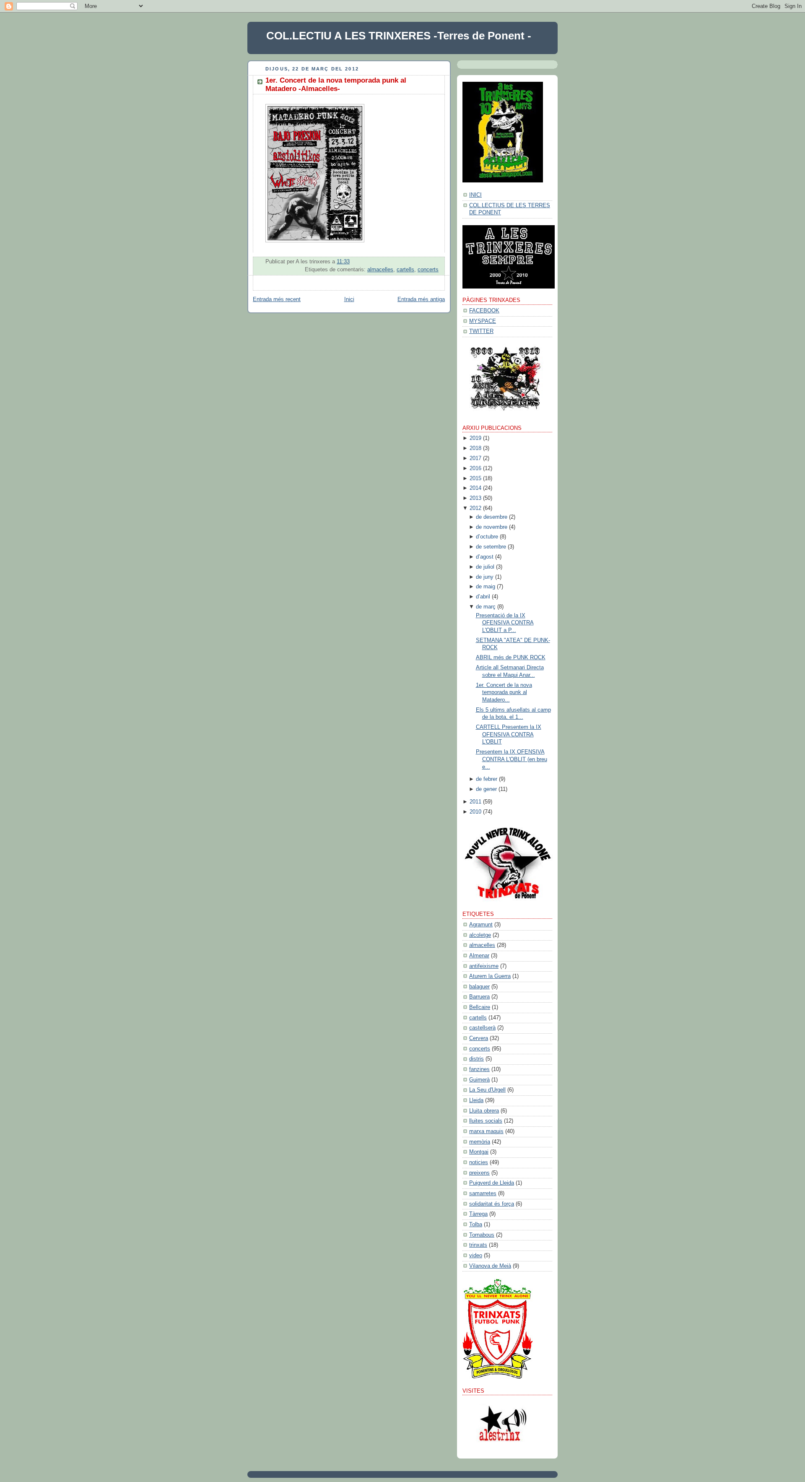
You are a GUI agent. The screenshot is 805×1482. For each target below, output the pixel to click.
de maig (485, 587)
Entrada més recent (277, 299)
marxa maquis (486, 1131)
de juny (484, 577)
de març (486, 607)
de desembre (491, 517)
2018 (475, 448)
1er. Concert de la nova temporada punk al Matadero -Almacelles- (335, 84)
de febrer (486, 779)
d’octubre (487, 537)
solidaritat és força (491, 1204)
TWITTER (481, 331)
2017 (475, 458)
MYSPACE (482, 321)
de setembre (491, 547)
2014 (475, 488)
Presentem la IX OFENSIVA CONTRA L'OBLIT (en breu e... (511, 759)
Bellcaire (479, 1007)
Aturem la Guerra (490, 976)
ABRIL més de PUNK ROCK (510, 657)
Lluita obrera (484, 1111)
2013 (475, 498)
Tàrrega (478, 1214)
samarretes (482, 1193)
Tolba (475, 1224)
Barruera (479, 997)
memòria (479, 1142)
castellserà (482, 1028)
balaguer (479, 987)
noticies (478, 1162)
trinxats (478, 1245)
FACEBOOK (484, 311)
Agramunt (481, 925)
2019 (475, 438)
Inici (349, 299)
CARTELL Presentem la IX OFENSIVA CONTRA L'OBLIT (508, 734)
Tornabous (481, 1235)
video (475, 1255)
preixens (479, 1173)
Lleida (476, 1100)
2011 (475, 802)
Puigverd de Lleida (491, 1183)
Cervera (478, 1038)
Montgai (478, 1152)
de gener (486, 789)
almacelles (380, 270)
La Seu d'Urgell (487, 1090)
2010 (475, 812)
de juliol (485, 567)
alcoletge (480, 935)
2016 (475, 468)
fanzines (479, 1069)
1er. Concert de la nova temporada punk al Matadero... (504, 692)
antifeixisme (484, 966)
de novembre (491, 527)
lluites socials (485, 1121)
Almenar (479, 956)
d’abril (483, 597)
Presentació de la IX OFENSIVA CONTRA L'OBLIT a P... (505, 623)
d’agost (484, 557)
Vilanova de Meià (490, 1266)
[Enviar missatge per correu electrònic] (438, 262)
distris (476, 1059)
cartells (405, 270)
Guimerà (479, 1080)
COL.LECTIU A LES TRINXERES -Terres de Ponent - (398, 35)
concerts (428, 270)
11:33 (343, 262)
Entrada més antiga (421, 299)
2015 (475, 478)
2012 (475, 508)
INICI (475, 195)
